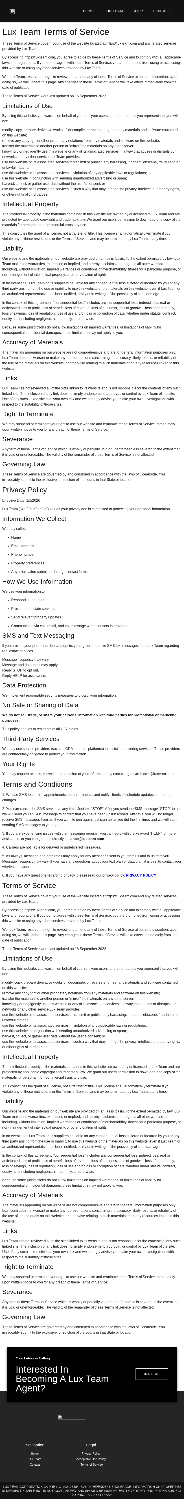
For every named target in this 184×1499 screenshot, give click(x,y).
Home (88, 11)
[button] (152, 1374)
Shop (138, 11)
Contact (161, 11)
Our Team (113, 11)
